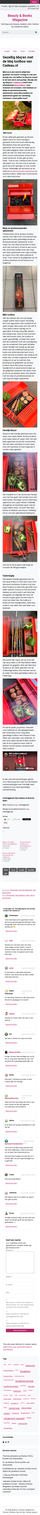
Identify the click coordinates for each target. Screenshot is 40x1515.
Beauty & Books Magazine (20, 18)
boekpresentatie (8, 1380)
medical (6, 1403)
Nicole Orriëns (14, 1052)
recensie (14, 1408)
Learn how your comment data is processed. (17, 1348)
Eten (15, 51)
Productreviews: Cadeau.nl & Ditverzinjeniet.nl (25, 844)
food (22, 51)
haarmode (22, 1395)
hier (16, 805)
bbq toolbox (20, 85)
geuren (11, 1395)
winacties (7, 1428)
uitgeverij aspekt (14, 1418)
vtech (14, 1423)
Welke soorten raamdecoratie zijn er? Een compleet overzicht (19, 1489)
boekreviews (23, 1385)
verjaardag (6, 1423)
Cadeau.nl (18, 82)
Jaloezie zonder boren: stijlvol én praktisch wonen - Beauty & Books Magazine (18, 1484)
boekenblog (8, 1376)
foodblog (30, 1390)
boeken (25, 1371)
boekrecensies (10, 1386)
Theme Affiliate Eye (10, 1512)
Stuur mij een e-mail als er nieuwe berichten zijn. (17, 1324)
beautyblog (8, 1370)
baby (22, 1364)
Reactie (10, 1250)
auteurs (16, 1364)
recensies (26, 1407)
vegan (28, 1418)
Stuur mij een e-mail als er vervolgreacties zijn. (17, 1315)
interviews (17, 1399)
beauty (30, 1365)
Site (7, 1292)
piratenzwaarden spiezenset (22, 171)
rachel (11, 1014)
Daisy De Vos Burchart (14, 1144)
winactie (22, 1423)
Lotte (11, 968)
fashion (17, 1391)
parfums (22, 1403)
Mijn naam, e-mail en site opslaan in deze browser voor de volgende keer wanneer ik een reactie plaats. (20, 1304)
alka (4, 1364)
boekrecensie (24, 1381)
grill (5, 873)
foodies (31, 51)
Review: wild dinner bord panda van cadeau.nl (9, 855)
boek (16, 1370)
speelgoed (25, 1413)
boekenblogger (19, 1376)
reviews (15, 1413)
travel (33, 1412)
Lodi (11, 940)
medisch (14, 1403)
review (6, 1413)
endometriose (7, 1390)
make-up (26, 1399)
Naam (9, 1276)
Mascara (33, 1398)
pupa (5, 1407)
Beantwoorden (11, 931)
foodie (21, 870)
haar (16, 1395)
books (7, 51)
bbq (6, 870)
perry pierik (30, 1403)
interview (7, 1399)
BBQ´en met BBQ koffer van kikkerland (10, 843)
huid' (29, 1395)
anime (10, 1364)
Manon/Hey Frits (11, 1098)
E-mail (9, 1284)
